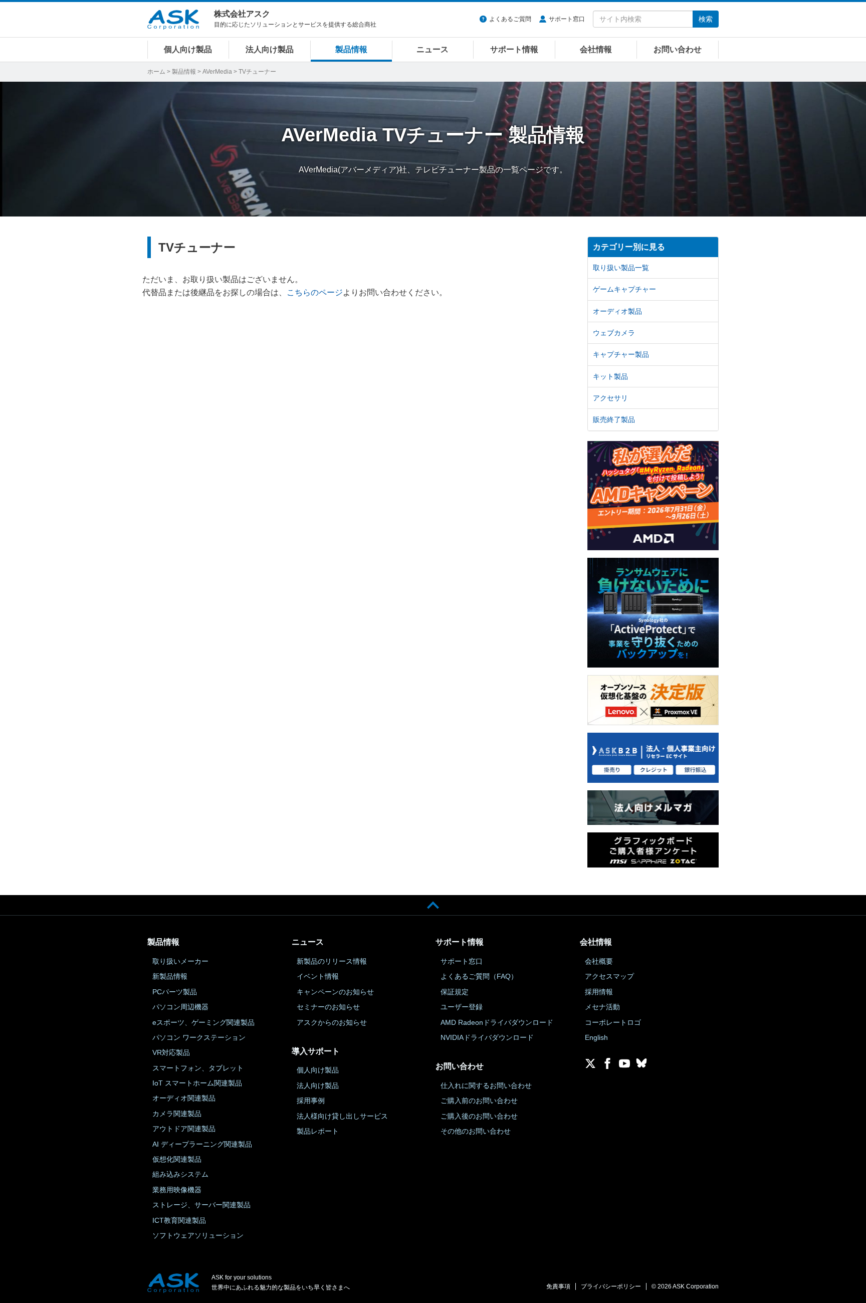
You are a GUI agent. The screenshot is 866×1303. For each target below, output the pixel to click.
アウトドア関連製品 (183, 1129)
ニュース (432, 49)
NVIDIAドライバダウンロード (487, 1037)
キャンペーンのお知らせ (335, 992)
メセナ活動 (602, 1007)
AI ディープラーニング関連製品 (202, 1144)
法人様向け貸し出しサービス (342, 1116)
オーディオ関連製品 (183, 1098)
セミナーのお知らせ (328, 1007)
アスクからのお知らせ (332, 1022)
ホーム (156, 71)
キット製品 (610, 376)
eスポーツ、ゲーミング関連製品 (203, 1022)
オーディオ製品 (617, 311)
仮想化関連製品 (176, 1159)
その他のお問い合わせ (476, 1131)
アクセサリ (610, 398)
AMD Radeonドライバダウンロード (497, 1022)
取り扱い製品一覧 (621, 268)
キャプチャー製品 (621, 354)
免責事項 (558, 1286)
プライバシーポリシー (611, 1286)
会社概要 (599, 961)
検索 (706, 19)
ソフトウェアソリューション (198, 1235)
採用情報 (599, 992)
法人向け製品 (270, 49)
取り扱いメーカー (180, 961)
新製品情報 (169, 976)
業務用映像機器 (176, 1190)
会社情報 (596, 49)
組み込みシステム (180, 1174)
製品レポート (318, 1131)
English (596, 1037)
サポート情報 (514, 49)
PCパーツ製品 (174, 992)
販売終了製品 (614, 419)
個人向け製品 (188, 49)
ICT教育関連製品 (179, 1220)
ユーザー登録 (462, 1007)
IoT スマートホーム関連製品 (197, 1083)
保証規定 (455, 992)
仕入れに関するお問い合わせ (486, 1085)
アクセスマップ (609, 976)
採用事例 (311, 1101)
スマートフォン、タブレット (198, 1068)
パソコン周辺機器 (180, 1007)
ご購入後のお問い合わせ (479, 1116)
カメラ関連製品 (176, 1114)
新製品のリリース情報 (332, 961)
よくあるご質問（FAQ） (479, 976)
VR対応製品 (171, 1052)
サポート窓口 (567, 19)
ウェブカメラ (614, 333)
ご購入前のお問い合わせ (479, 1101)
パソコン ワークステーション (199, 1037)
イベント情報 (318, 976)
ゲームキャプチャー (624, 289)
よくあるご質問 (510, 19)
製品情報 (351, 49)
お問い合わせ (678, 49)
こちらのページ (315, 292)
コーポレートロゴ (613, 1022)
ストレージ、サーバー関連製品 (201, 1205)
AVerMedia (217, 71)
